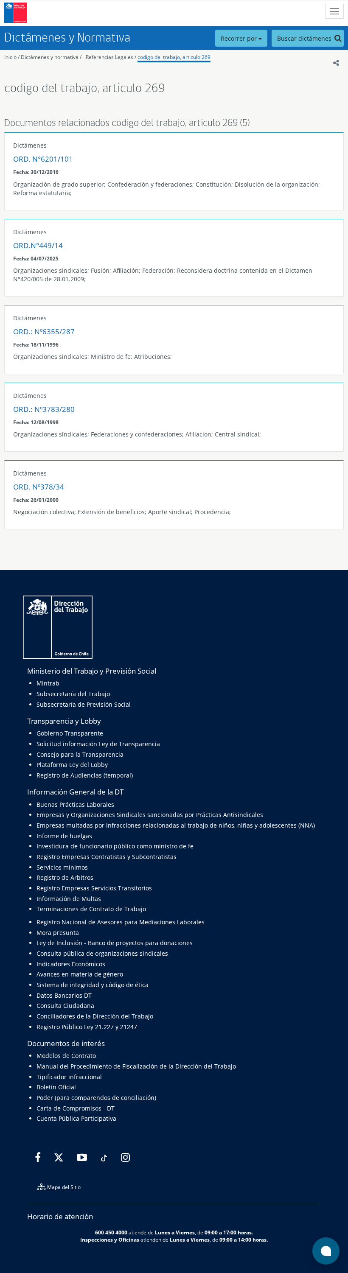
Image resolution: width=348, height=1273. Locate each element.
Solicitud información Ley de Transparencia (98, 744)
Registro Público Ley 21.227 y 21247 (86, 1027)
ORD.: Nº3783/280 (44, 409)
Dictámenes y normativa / (51, 57)
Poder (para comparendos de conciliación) (96, 1098)
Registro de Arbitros (64, 877)
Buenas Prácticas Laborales (75, 804)
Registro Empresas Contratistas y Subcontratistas (106, 857)
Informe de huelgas (64, 836)
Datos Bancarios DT (64, 995)
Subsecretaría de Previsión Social (83, 704)
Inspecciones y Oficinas (109, 1239)
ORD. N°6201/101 (43, 159)
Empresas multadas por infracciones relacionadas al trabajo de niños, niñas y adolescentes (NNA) (175, 825)
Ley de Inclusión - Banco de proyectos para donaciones (114, 943)
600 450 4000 (111, 1232)
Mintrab (47, 683)
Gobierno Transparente (69, 733)
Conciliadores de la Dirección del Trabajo (94, 1016)
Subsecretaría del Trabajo (73, 694)
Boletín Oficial (56, 1087)
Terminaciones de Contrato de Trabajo (91, 909)
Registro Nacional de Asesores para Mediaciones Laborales (120, 922)
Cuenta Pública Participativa (76, 1118)
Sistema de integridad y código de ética (92, 985)
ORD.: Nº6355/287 (44, 331)
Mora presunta (57, 933)
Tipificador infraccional (69, 1077)
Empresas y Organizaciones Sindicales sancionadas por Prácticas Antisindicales (149, 815)
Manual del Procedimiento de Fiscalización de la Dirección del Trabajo (136, 1066)
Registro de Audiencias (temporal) (84, 775)
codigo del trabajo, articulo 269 (174, 57)
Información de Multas (68, 899)
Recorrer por (239, 38)
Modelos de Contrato (66, 1056)
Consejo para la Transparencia (79, 754)
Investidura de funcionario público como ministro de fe (115, 846)
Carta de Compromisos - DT (75, 1108)
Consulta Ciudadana (65, 1006)
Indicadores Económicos (70, 964)
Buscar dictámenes (305, 38)
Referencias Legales (109, 57)
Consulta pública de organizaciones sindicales (102, 953)
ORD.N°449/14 (38, 245)
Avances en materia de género (79, 974)
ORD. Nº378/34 (38, 487)
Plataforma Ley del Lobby (72, 765)
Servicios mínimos (62, 867)
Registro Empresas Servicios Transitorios (94, 888)
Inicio (10, 57)
